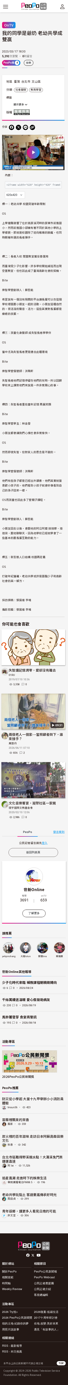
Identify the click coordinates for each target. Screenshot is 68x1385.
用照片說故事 (10, 1329)
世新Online (34, 889)
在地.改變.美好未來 (46, 1323)
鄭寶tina (42, 956)
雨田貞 (12, 1198)
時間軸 (6, 1283)
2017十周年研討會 (46, 1317)
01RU (12, 675)
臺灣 (17, 81)
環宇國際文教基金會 (21, 807)
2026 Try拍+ (10, 1312)
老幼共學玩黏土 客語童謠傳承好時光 (29, 1194)
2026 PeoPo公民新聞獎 (17, 1317)
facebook (28, 1255)
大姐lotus (26, 956)
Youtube (39, 1255)
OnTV (8, 25)
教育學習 (36, 89)
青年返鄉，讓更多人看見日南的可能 (29, 1211)
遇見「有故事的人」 (47, 1329)
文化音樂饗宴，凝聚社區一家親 (32, 803)
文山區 (36, 81)
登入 (45, 843)
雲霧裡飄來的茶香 (15, 1119)
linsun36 (13, 1107)
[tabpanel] (33, 843)
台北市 (25, 81)
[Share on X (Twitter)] (18, 127)
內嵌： (9, 175)
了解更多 (34, 913)
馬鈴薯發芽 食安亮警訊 (19, 1017)
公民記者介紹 (42, 1289)
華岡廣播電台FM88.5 (20, 1182)
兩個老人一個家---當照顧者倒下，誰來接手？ (36, 736)
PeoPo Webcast (44, 1277)
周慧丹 (13, 743)
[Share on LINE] (25, 127)
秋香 (10, 1144)
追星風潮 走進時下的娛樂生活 (24, 1177)
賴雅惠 (59, 956)
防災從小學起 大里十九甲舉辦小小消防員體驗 (32, 1100)
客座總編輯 (41, 1295)
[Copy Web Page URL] (32, 127)
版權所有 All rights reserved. (22, 112)
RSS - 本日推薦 (12, 1351)
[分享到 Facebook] (11, 127)
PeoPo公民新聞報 (45, 1271)
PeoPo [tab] (27, 832)
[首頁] (34, 6)
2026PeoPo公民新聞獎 (18, 1076)
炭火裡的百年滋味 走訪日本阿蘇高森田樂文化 (32, 1138)
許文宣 (12, 1215)
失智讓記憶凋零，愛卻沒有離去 (32, 670)
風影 (10, 1124)
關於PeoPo (9, 1271)
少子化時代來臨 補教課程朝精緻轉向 (29, 983)
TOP (61, 1363)
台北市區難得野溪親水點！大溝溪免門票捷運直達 (32, 1159)
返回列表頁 (33, 852)
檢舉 (28, 62)
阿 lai (11, 1165)
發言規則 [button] (59, 832)
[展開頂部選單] (62, 6)
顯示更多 (19, 104)
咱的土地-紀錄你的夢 (15, 1323)
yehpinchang (9, 956)
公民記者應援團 (44, 1283)
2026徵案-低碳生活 (46, 1312)
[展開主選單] (5, 6)
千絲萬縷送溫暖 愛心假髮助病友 (26, 1000)
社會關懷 (21, 89)
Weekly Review (12, 1289)
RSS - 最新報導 (12, 1346)
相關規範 (7, 1277)
